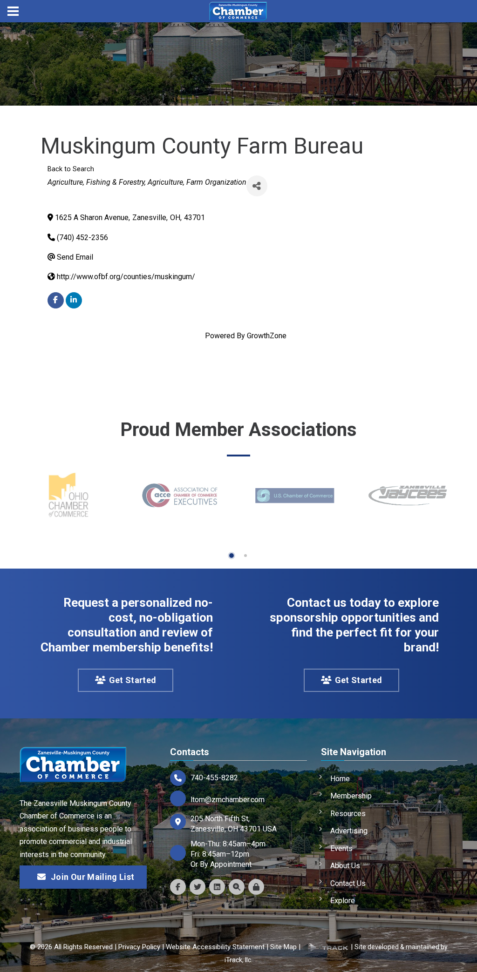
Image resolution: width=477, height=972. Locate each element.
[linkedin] (74, 300)
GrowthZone (266, 335)
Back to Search (71, 169)
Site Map (283, 947)
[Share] (256, 185)
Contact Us (348, 883)
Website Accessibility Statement (215, 947)
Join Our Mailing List (93, 877)
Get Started (133, 680)
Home (340, 778)
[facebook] (56, 300)
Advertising (349, 830)
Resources (348, 813)
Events (341, 848)
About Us (345, 865)
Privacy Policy (139, 947)
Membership (351, 795)
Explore (342, 900)
